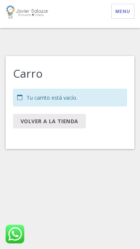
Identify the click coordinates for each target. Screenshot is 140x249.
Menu (122, 11)
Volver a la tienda (49, 121)
